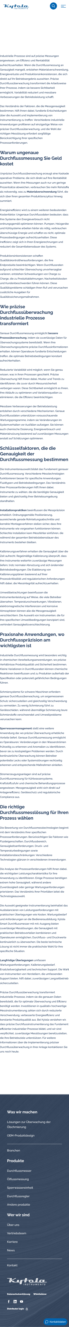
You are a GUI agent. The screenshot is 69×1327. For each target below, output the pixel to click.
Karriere (12, 1242)
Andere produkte (18, 1204)
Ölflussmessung (18, 1179)
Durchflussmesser (19, 1171)
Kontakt (12, 1265)
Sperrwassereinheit (20, 1187)
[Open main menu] (63, 6)
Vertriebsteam (16, 1233)
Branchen (13, 1150)
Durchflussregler (18, 1196)
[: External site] (9, 1301)
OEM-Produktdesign (20, 1135)
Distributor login (15, 1309)
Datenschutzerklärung (18, 1294)
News (11, 1250)
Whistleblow (40, 1294)
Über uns (13, 1225)
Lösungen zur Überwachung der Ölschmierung (29, 1124)
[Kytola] (16, 6)
